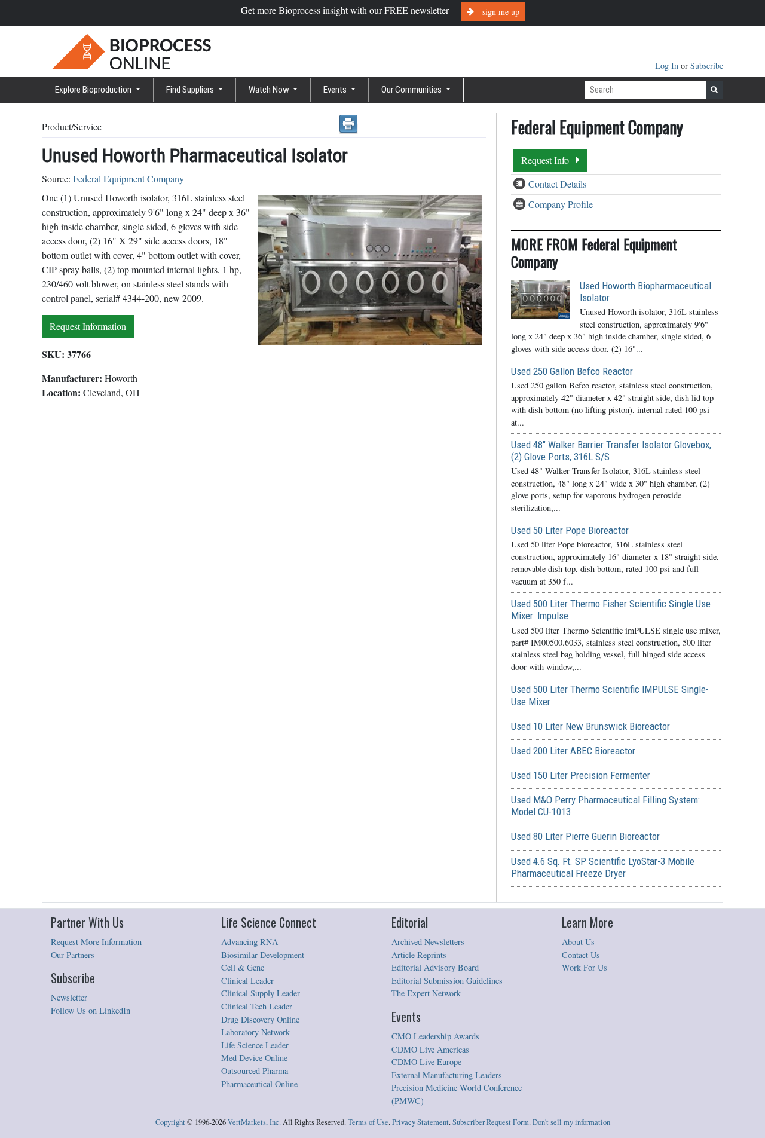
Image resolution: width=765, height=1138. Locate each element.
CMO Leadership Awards (435, 1036)
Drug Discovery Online (260, 1019)
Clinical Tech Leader (256, 1006)
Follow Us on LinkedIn (90, 1010)
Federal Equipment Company (128, 178)
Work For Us (584, 967)
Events (335, 89)
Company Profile (560, 204)
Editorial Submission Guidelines (447, 980)
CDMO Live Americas (430, 1049)
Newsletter (69, 997)
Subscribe (706, 65)
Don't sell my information (571, 1122)
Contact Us (581, 954)
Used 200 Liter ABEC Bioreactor (573, 751)
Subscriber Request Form (490, 1122)
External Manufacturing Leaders (446, 1075)
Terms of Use (368, 1122)
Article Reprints (418, 954)
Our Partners (72, 954)
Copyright (170, 1122)
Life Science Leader (255, 1045)
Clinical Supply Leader (260, 993)
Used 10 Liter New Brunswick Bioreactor (590, 726)
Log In (668, 65)
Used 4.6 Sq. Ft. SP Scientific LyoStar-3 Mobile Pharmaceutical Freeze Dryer (602, 867)
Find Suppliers (191, 89)
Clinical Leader (247, 980)
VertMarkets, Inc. (254, 1122)
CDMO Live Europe (426, 1061)
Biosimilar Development (262, 954)
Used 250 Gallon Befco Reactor (572, 371)
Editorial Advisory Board (435, 967)
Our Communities (412, 89)
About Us (578, 941)
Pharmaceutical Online (259, 1084)
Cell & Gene (242, 967)
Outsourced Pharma (254, 1070)
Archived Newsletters (427, 941)
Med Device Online (254, 1057)
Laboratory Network (255, 1032)
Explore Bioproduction (94, 89)
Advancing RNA (249, 941)
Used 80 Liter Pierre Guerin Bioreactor (585, 836)
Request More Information (96, 941)
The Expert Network (426, 993)
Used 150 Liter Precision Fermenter (580, 775)
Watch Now (270, 89)
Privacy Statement (420, 1122)
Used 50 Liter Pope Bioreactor (570, 530)
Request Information (88, 326)
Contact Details (557, 184)
